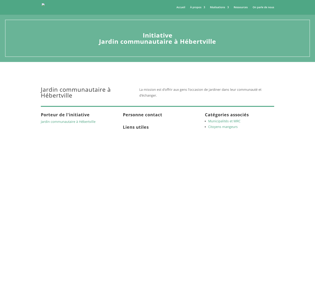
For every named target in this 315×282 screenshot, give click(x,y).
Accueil (180, 7)
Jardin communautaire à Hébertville (68, 121)
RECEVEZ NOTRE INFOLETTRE (240, 208)
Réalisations (217, 7)
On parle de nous (263, 7)
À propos (195, 7)
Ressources (241, 7)
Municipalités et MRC (224, 121)
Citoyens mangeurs (223, 127)
